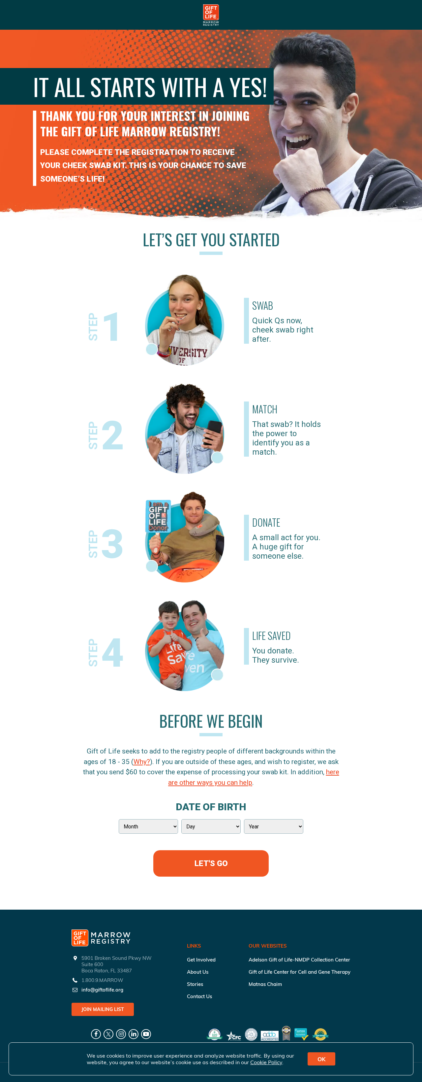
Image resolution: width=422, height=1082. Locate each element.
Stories (195, 984)
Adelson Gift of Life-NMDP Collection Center (299, 960)
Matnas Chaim (265, 984)
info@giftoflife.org (102, 990)
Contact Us (199, 996)
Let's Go (211, 863)
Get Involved (201, 960)
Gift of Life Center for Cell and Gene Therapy (299, 972)
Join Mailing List (102, 1009)
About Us (197, 972)
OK (321, 1059)
